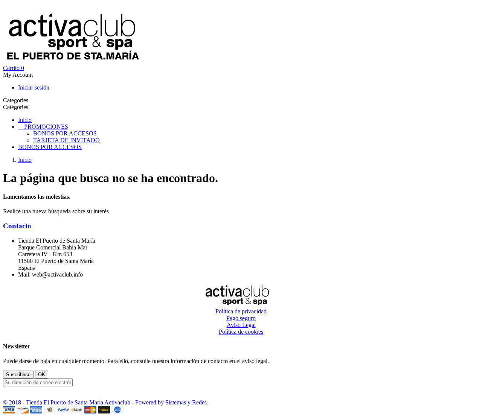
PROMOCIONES (46, 126)
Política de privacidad (241, 311)
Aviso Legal (241, 325)
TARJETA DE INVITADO (66, 140)
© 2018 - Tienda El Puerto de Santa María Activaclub (67, 402)
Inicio (25, 120)
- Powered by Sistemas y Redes (169, 402)
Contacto (17, 226)
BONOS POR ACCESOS (65, 133)
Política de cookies (241, 331)
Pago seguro (241, 318)
